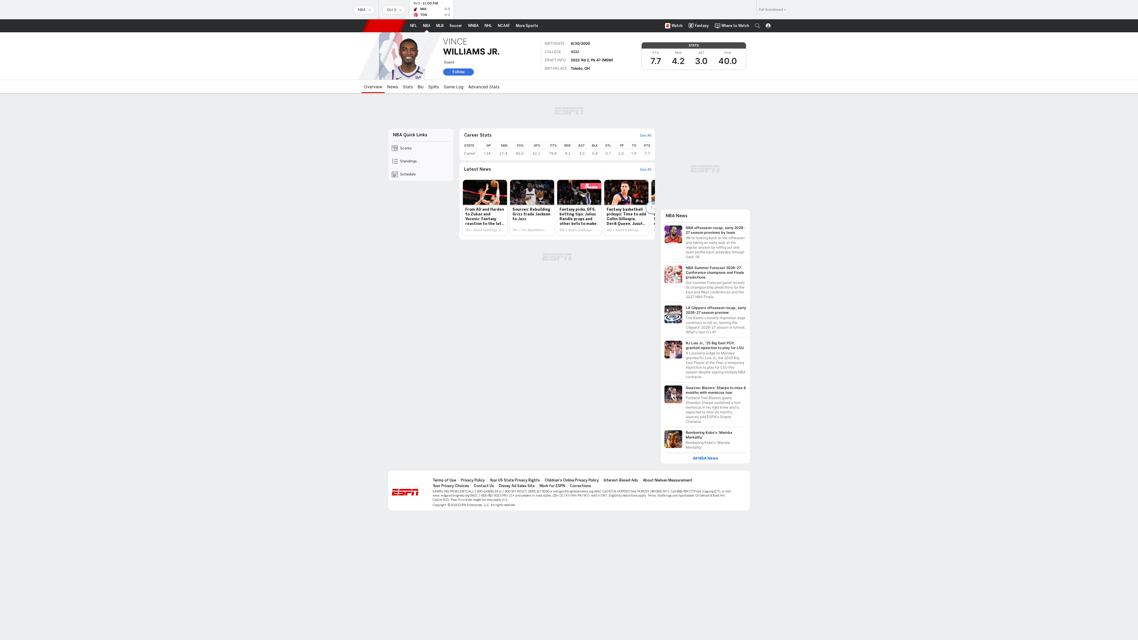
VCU (575, 51)
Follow (459, 72)
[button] (757, 25)
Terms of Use (444, 480)
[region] (564, 149)
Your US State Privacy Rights (515, 480)
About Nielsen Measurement (667, 480)
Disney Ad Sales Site (517, 486)
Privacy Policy (473, 480)
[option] (485, 208)
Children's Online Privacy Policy (572, 480)
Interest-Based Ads (621, 480)
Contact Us (484, 486)
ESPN (384, 25)
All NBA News (705, 458)
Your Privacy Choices (451, 486)
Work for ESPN (552, 486)
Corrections (580, 486)
